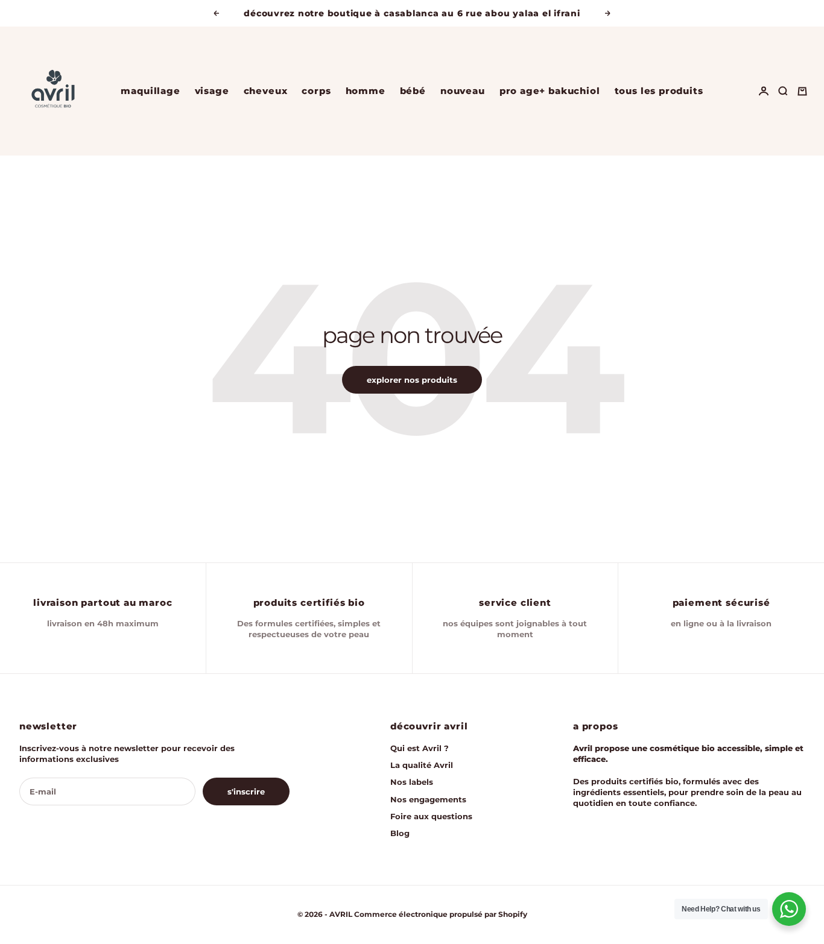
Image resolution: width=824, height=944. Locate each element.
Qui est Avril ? (419, 748)
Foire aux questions (431, 816)
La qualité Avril (421, 765)
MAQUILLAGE (150, 90)
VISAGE (212, 90)
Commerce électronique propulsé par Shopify (440, 914)
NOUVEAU (462, 90)
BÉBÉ (413, 90)
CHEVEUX (266, 90)
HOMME (365, 90)
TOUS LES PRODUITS (659, 90)
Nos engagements (428, 799)
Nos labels (411, 782)
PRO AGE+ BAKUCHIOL (549, 90)
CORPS (316, 90)
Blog (400, 833)
